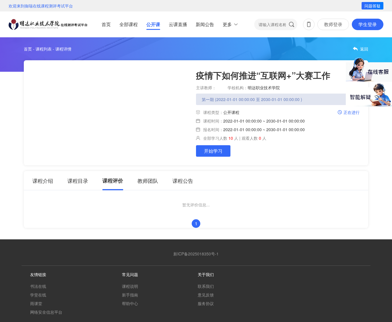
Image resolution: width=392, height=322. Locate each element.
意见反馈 (206, 295)
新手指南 (130, 295)
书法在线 (38, 286)
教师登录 (333, 24)
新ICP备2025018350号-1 (196, 254)
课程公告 (182, 180)
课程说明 (130, 286)
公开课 (153, 24)
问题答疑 (372, 6)
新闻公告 (205, 24)
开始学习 (213, 151)
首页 (106, 24)
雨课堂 (36, 303)
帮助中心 (130, 303)
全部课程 (128, 24)
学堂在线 (38, 295)
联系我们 (206, 286)
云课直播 (178, 24)
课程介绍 (42, 180)
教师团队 (147, 180)
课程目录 (77, 180)
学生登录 (367, 24)
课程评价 (112, 180)
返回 (364, 49)
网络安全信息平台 (46, 312)
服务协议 (206, 303)
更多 (227, 24)
